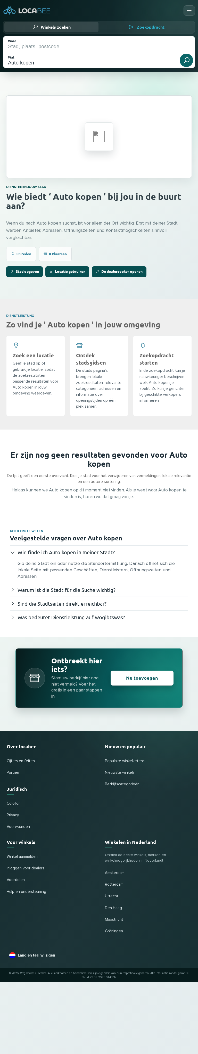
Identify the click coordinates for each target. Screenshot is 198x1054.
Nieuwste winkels (120, 773)
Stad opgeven (27, 271)
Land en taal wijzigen (36, 955)
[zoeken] (186, 60)
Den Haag (113, 908)
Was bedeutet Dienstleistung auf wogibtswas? (71, 617)
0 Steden (23, 253)
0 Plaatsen (58, 253)
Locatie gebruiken (70, 271)
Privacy (13, 815)
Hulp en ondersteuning (26, 892)
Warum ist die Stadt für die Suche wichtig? (67, 590)
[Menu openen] (189, 10)
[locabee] (27, 10)
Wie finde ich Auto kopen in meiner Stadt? (66, 552)
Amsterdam (115, 873)
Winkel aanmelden (22, 857)
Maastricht (114, 919)
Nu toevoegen (142, 678)
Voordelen (16, 880)
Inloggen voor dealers (25, 868)
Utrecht (111, 896)
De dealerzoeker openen (122, 271)
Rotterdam (114, 884)
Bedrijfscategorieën (122, 784)
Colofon (14, 803)
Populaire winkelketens (125, 761)
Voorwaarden (18, 827)
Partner (13, 773)
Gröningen (114, 931)
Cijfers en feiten (21, 761)
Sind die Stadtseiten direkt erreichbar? (62, 603)
